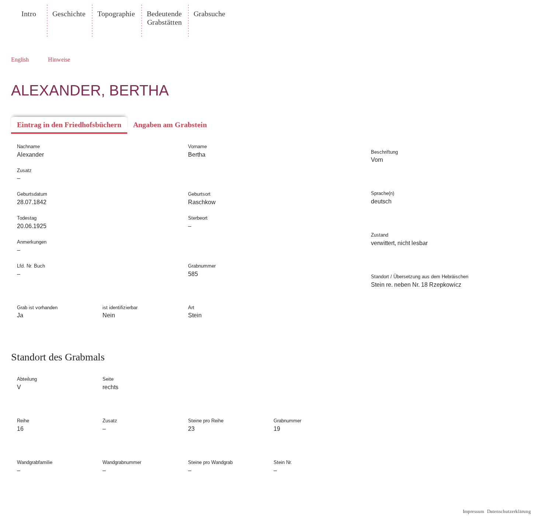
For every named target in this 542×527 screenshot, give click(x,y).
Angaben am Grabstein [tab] (170, 125)
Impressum (473, 511)
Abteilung (27, 379)
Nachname (28, 146)
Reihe (23, 420)
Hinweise (59, 59)
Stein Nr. (283, 462)
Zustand (379, 235)
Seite (108, 379)
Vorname (197, 146)
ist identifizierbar (120, 307)
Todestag (27, 218)
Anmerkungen (31, 242)
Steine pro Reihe (205, 420)
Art (191, 307)
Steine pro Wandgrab (210, 462)
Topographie (116, 14)
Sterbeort (198, 218)
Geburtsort (199, 194)
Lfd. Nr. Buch (31, 266)
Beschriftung (384, 152)
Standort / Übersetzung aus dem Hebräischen (419, 276)
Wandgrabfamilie (34, 462)
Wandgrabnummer (122, 462)
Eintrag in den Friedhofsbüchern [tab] (69, 125)
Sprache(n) (382, 193)
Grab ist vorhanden (37, 307)
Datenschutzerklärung (509, 511)
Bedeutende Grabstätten (164, 18)
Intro (28, 14)
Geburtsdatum (32, 194)
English (20, 59)
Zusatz (24, 170)
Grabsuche (209, 14)
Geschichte (69, 14)
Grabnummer (202, 266)
